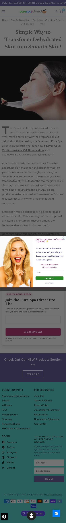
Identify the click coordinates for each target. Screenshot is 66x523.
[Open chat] (56, 513)
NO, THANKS (49, 283)
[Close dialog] (63, 238)
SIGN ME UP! (49, 278)
